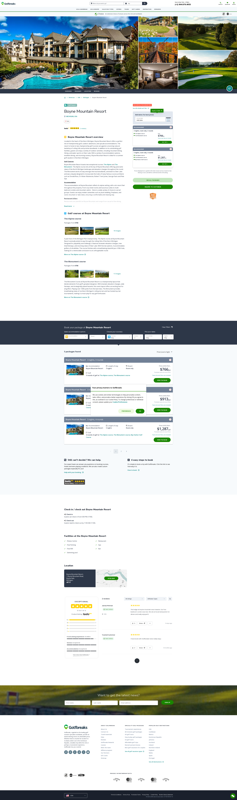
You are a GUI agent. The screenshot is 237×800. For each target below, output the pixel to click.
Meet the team (106, 747)
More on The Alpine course (74, 254)
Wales (151, 753)
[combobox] (76, 336)
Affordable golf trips (131, 742)
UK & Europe (94, 9)
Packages (78, 91)
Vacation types (107, 9)
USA (79, 97)
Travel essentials (106, 734)
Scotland (152, 742)
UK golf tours (129, 734)
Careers (103, 745)
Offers (118, 9)
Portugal (152, 758)
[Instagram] (70, 752)
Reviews (96, 91)
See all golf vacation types (133, 751)
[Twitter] (83, 752)
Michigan (86, 97)
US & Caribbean (81, 9)
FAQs (102, 737)
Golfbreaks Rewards (107, 742)
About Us (104, 729)
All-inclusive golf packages (133, 732)
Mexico (151, 734)
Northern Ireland (154, 747)
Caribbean (152, 732)
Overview (68, 91)
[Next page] (126, 451)
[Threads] (79, 752)
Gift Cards (136, 9)
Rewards (157, 9)
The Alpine (107, 164)
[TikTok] (75, 752)
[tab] (68, 91)
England (151, 750)
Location (87, 91)
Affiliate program (106, 750)
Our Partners (105, 753)
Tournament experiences (133, 729)
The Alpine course (106, 375)
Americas (72, 97)
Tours (126, 9)
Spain (150, 755)
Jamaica (151, 740)
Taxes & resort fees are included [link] (164, 138)
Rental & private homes (132, 745)
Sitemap (103, 758)
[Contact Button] (233, 796)
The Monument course (122, 375)
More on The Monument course (75, 297)
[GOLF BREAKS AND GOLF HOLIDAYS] (8, 3)
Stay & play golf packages (133, 737)
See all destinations (155, 762)
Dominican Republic (155, 737)
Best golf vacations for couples (135, 747)
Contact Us (104, 732)
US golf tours (129, 740)
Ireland (151, 745)
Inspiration (147, 9)
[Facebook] (66, 752)
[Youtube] (88, 752)
